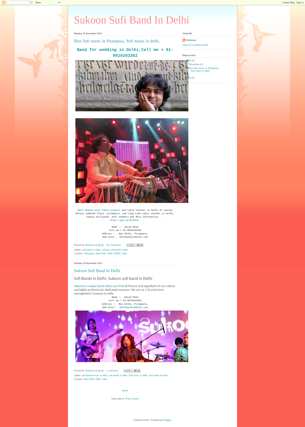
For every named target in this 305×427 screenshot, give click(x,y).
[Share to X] (135, 245)
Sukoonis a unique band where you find (99, 286)
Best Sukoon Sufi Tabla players (99, 210)
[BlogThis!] (131, 245)
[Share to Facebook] (138, 245)
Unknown (191, 40)
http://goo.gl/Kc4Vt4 (125, 220)
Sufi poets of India (158, 375)
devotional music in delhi (94, 375)
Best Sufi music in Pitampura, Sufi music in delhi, (117, 41)
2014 (189, 77)
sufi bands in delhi (91, 249)
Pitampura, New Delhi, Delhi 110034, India (105, 253)
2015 (189, 60)
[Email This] (128, 245)
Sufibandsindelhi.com (133, 307)
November (194, 64)
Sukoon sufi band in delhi (115, 249)
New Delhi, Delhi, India (95, 379)
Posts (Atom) (132, 398)
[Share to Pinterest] (141, 245)
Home (125, 390)
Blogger (167, 420)
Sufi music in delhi (138, 375)
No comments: (114, 245)
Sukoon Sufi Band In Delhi (97, 270)
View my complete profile (195, 45)
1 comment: (112, 370)
